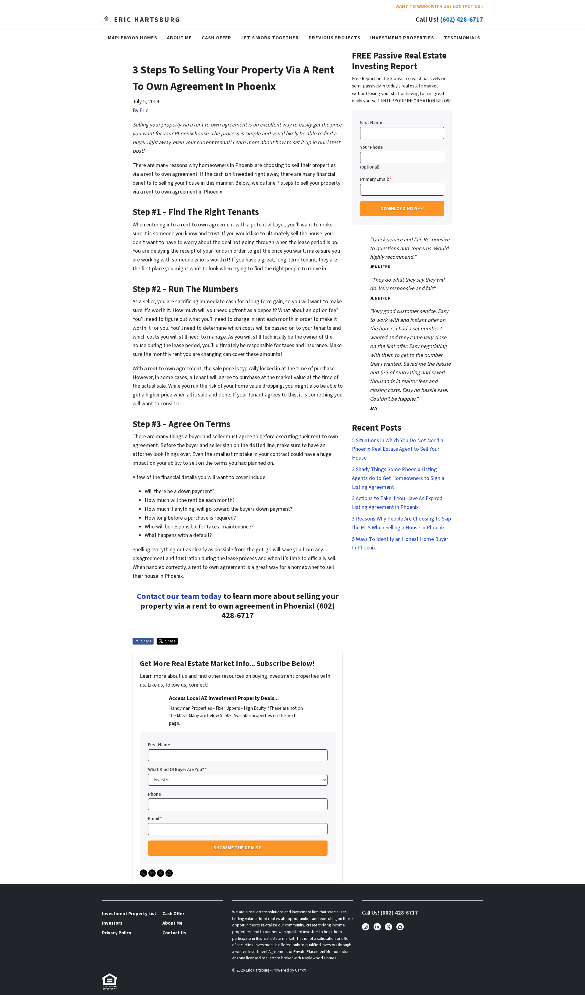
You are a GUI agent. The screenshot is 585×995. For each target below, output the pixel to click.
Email (155, 818)
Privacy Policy (116, 932)
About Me (179, 37)
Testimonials (462, 37)
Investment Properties (402, 37)
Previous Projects (334, 37)
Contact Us (174, 932)
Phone (154, 794)
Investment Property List (129, 913)
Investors (112, 923)
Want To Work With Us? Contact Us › (439, 6)
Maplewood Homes (132, 37)
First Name (159, 744)
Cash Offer (216, 37)
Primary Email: (376, 179)
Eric (144, 110)
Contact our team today (179, 596)
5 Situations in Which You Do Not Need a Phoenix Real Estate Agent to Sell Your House (397, 449)
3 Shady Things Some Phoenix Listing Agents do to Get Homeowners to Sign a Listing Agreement (398, 478)
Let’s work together (270, 37)
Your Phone (371, 147)
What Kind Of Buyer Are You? (177, 769)
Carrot (300, 970)
